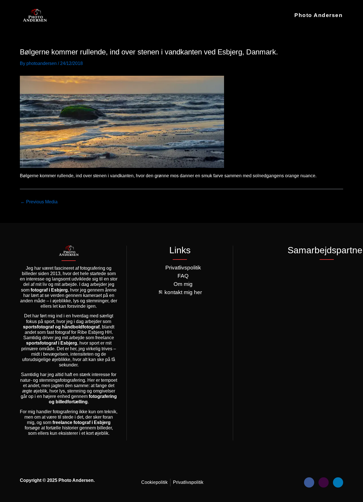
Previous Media (39, 202)
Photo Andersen (318, 15)
